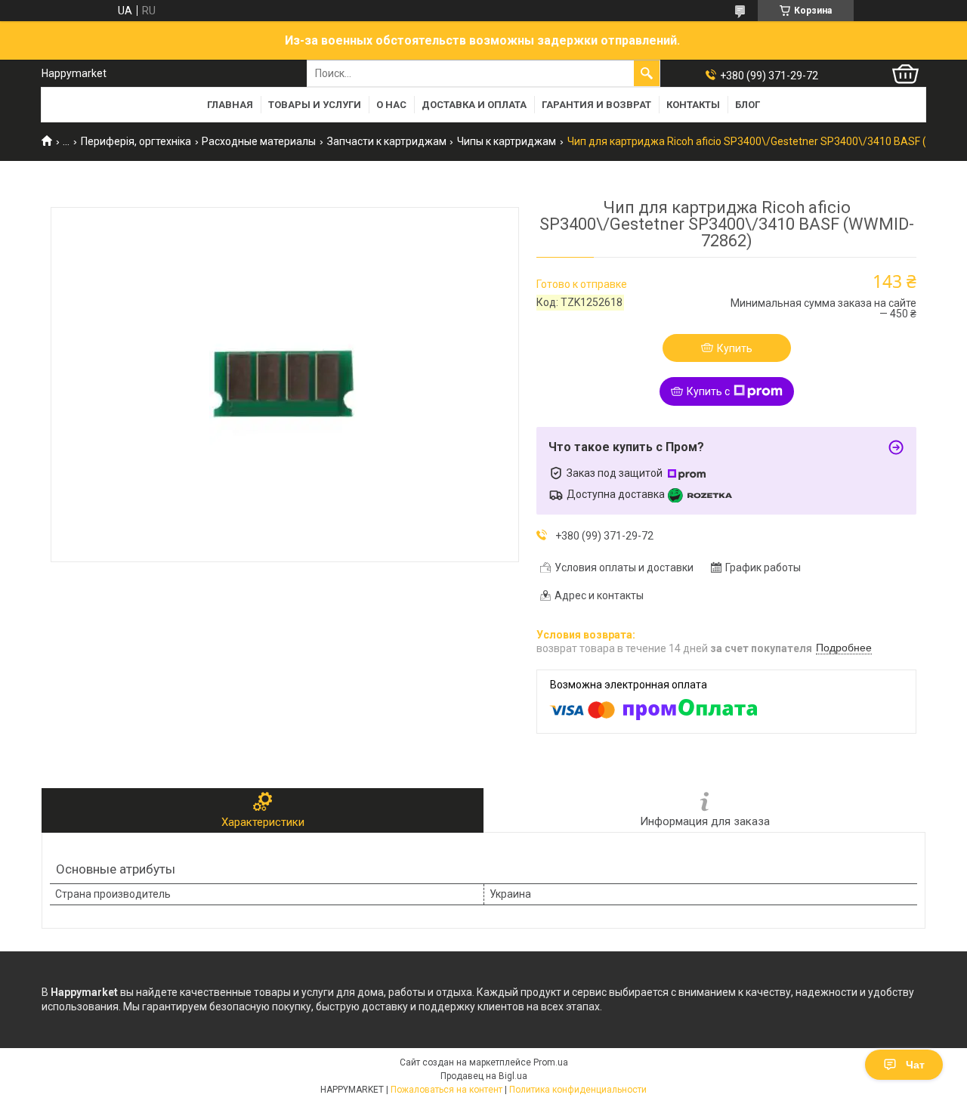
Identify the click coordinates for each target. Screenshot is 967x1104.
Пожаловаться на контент (446, 1089)
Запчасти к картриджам (386, 141)
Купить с (708, 391)
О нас (391, 104)
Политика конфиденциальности (578, 1089)
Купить (734, 348)
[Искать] (647, 73)
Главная (230, 104)
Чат (915, 1065)
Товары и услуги (314, 104)
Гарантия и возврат (596, 104)
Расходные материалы (259, 141)
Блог (747, 104)
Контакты (693, 104)
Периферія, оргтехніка (136, 141)
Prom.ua (550, 1062)
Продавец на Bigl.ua (483, 1076)
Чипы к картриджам (506, 141)
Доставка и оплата (474, 104)
